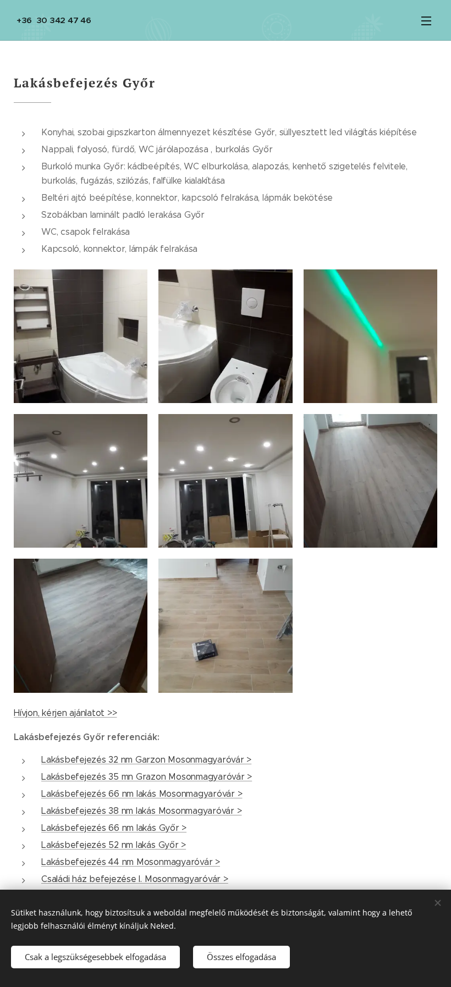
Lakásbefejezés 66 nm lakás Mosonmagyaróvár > (141, 794)
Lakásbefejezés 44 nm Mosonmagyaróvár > (130, 862)
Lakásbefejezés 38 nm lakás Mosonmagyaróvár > (141, 811)
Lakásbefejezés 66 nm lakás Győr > (113, 828)
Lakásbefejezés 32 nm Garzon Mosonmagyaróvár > (146, 759)
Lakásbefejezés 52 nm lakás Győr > (113, 845)
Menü (426, 20)
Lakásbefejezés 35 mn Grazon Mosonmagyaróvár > (146, 776)
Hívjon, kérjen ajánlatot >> (65, 713)
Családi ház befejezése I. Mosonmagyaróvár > (134, 879)
